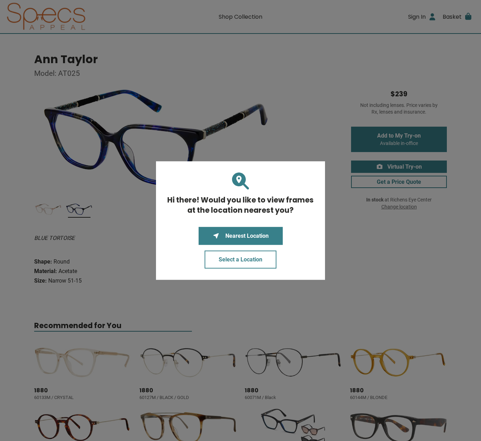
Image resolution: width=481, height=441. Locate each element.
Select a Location (240, 259)
